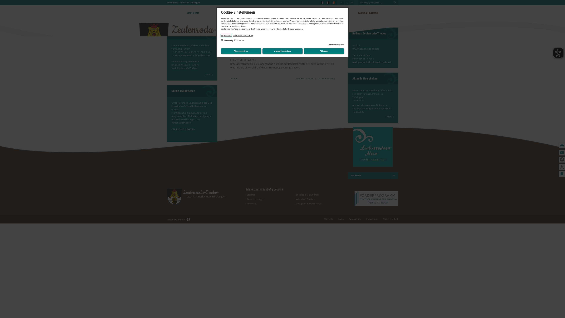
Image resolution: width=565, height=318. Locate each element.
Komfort (240, 41)
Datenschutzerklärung (243, 35)
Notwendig (229, 41)
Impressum (226, 35)
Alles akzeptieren (241, 51)
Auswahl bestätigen (282, 51)
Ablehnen (324, 51)
